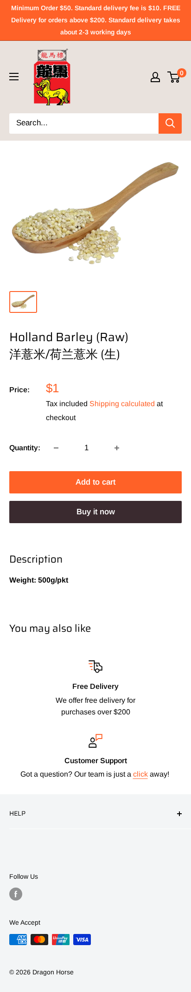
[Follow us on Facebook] (15, 894)
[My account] (155, 77)
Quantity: (24, 448)
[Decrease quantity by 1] (56, 448)
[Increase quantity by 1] (117, 448)
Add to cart (95, 482)
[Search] (170, 123)
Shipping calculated (122, 404)
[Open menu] (14, 76)
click (140, 774)
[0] (174, 77)
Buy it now (95, 511)
